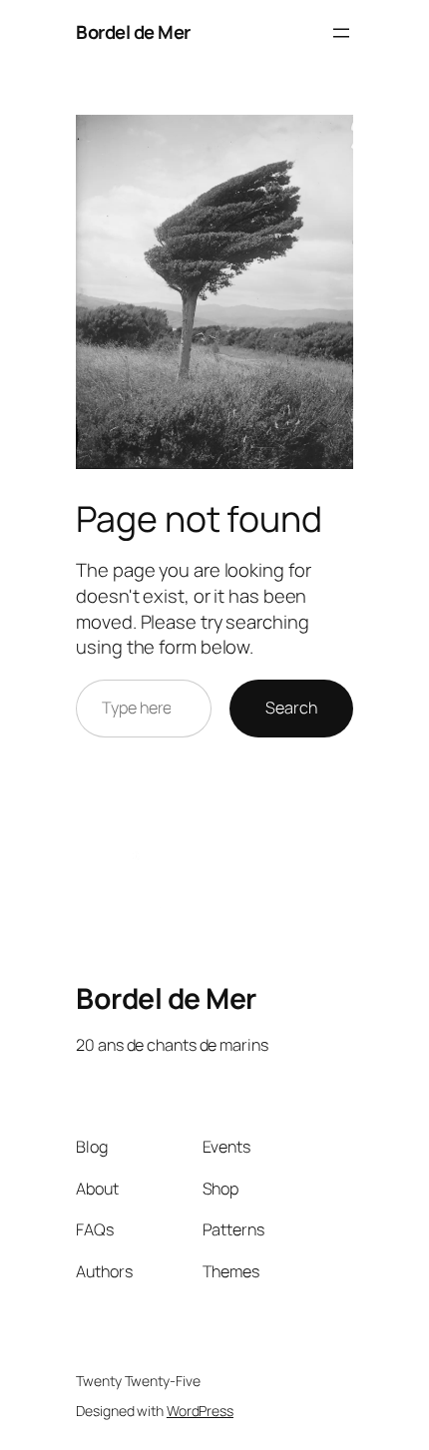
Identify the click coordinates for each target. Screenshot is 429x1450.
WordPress (200, 1410)
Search (290, 708)
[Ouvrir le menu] (341, 33)
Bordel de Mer (133, 32)
